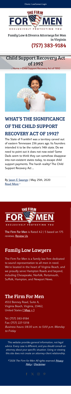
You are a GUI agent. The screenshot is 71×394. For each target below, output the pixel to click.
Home (16, 68)
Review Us (21, 236)
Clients (27, 4)
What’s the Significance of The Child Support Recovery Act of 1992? (35, 126)
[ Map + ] (28, 310)
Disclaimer (39, 364)
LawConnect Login (39, 4)
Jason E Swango (18, 180)
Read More (12, 184)
